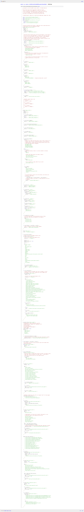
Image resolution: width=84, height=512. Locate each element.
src (24, 4)
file (38, 6)
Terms (10, 510)
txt (80, 510)
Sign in (82, 1)
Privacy (8, 510)
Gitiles (5, 510)
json (82, 510)
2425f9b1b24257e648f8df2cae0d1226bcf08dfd (37, 4)
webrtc (22, 4)
